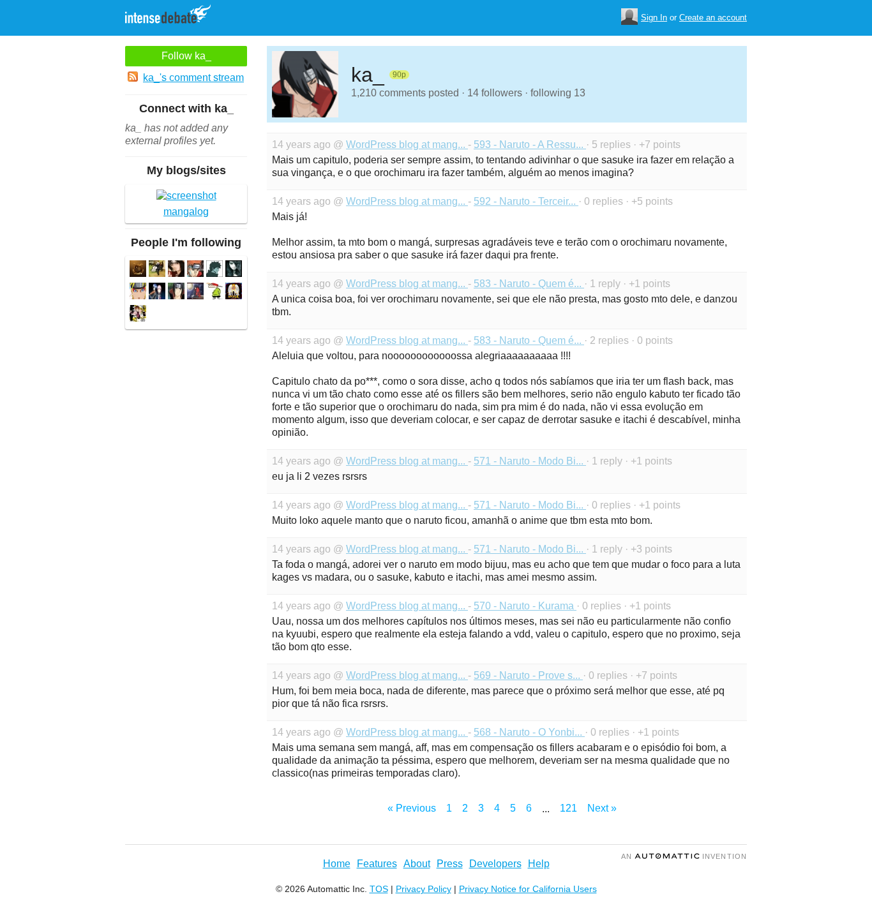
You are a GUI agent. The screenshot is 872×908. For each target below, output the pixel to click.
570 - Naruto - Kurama (525, 605)
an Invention (684, 856)
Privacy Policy (423, 889)
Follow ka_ (186, 55)
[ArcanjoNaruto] (233, 292)
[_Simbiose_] (157, 270)
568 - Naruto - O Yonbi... (529, 732)
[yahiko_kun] (214, 292)
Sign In (654, 17)
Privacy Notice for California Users (528, 889)
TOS (379, 889)
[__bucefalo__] (138, 270)
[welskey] (195, 292)
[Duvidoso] (214, 270)
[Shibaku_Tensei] (138, 315)
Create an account (713, 17)
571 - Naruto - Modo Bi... (530, 461)
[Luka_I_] (138, 292)
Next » (602, 808)
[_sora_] (176, 270)
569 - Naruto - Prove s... (528, 675)
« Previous (411, 808)
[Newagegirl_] (157, 292)
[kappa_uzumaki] (195, 270)
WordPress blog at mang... (407, 144)
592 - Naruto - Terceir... (526, 201)
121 (568, 808)
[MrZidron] (176, 292)
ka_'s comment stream (193, 77)
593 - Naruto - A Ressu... (530, 144)
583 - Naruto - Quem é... (529, 283)
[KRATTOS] (233, 270)
